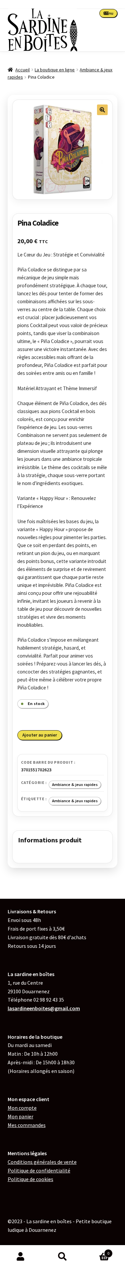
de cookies (30, 1179)
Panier (96, 1251)
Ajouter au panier (39, 735)
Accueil (22, 70)
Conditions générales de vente (42, 1162)
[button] (102, 110)
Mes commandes (27, 1125)
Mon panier (20, 1116)
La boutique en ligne (55, 70)
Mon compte (22, 1107)
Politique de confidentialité (39, 1170)
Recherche (62, 1256)
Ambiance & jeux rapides (75, 784)
